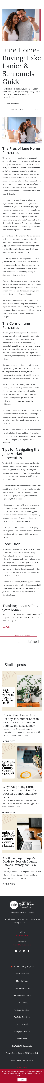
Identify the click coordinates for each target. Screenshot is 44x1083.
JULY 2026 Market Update (22, 1046)
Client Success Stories (22, 988)
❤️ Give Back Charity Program (22, 966)
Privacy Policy (22, 1067)
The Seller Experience (22, 1017)
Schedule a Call (22, 1024)
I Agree (22, 1079)
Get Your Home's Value (22, 995)
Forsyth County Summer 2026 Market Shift (22, 1053)
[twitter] (24, 951)
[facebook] (16, 951)
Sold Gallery (22, 1039)
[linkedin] (28, 951)
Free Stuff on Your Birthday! (22, 1060)
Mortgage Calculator (22, 1031)
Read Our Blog (22, 1002)
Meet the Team (22, 981)
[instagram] (20, 951)
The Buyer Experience (22, 1010)
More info (24, 1075)
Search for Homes (22, 974)
